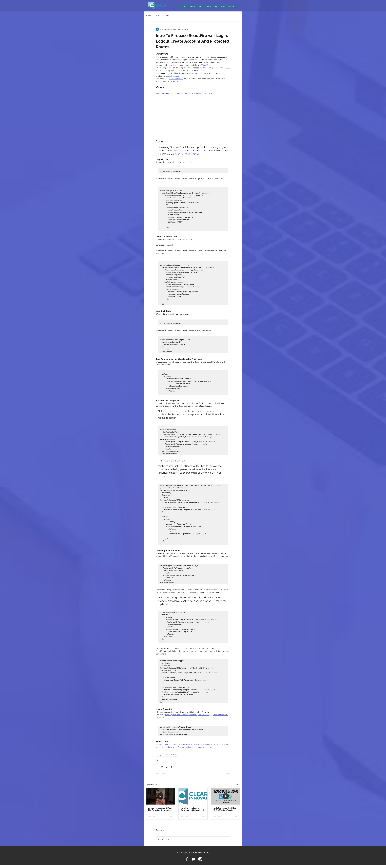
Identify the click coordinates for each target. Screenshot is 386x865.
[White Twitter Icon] (193, 861)
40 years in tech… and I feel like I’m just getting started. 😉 (160, 809)
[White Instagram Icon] (200, 861)
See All (238, 784)
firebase (174, 755)
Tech (157, 15)
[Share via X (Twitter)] (162, 767)
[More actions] (229, 29)
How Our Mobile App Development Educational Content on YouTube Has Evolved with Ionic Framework (192, 809)
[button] (231, 6)
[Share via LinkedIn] (167, 767)
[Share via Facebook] (157, 767)
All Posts (148, 15)
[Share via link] (171, 767)
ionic (166, 755)
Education (166, 15)
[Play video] (193, 113)
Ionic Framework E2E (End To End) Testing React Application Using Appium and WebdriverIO (225, 809)
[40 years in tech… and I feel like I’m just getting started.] (160, 796)
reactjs (159, 755)
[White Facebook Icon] (186, 861)
